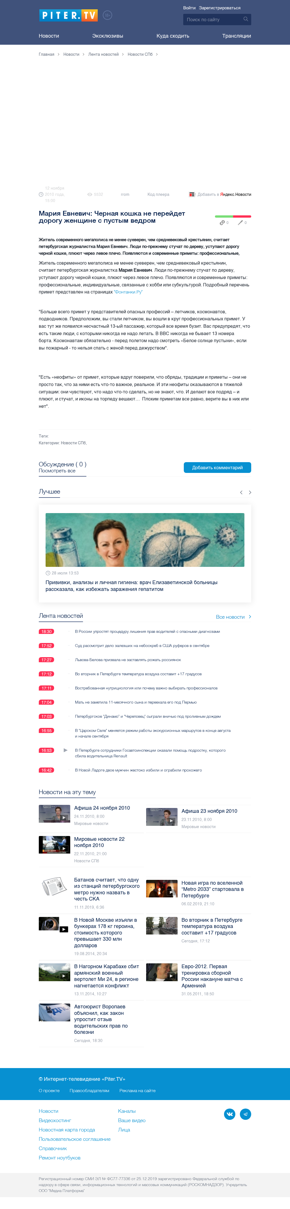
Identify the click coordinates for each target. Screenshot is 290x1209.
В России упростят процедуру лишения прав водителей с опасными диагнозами (147, 624)
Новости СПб (73, 443)
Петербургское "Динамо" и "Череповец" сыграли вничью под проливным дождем (148, 709)
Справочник (53, 1149)
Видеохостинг (55, 1121)
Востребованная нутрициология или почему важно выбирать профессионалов (146, 681)
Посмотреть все (57, 470)
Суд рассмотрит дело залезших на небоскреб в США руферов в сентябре (142, 638)
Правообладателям (89, 1090)
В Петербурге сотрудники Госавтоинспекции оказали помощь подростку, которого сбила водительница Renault (150, 746)
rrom (125, 194)
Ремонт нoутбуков (59, 1158)
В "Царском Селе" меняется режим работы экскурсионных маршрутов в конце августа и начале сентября (153, 726)
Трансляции (236, 36)
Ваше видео (132, 1121)
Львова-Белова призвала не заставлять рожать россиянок (128, 652)
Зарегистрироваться (219, 7)
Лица (124, 1130)
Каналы (127, 1111)
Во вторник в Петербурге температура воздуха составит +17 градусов (138, 667)
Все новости (230, 610)
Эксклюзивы (107, 36)
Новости (49, 36)
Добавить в (224, 194)
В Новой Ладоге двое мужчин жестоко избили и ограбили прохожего (138, 763)
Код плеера (158, 194)
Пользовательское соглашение (74, 1139)
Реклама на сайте (137, 1090)
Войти (189, 7)
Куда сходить (173, 36)
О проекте (49, 1090)
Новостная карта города (67, 1130)
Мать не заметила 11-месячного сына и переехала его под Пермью (136, 695)
